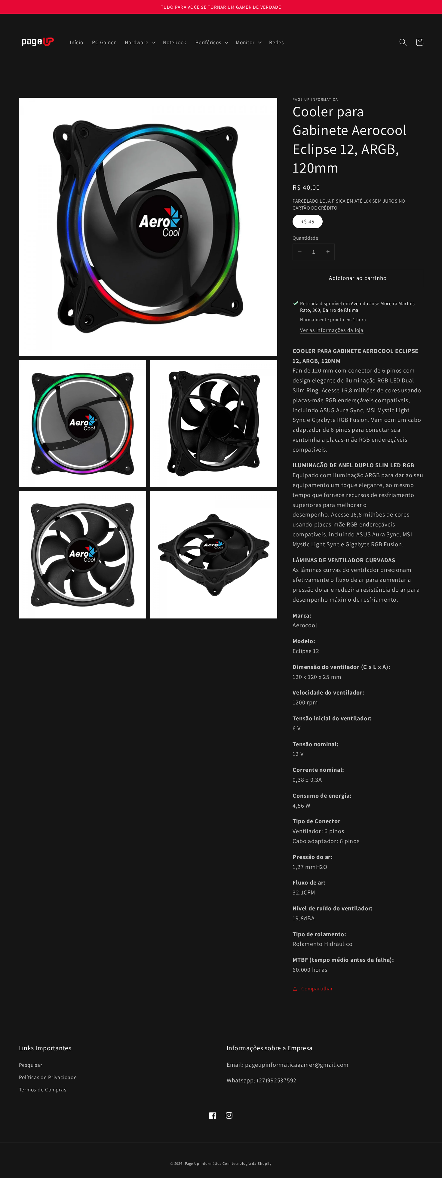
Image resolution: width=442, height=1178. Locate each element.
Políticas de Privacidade (48, 1077)
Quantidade (305, 237)
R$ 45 (307, 221)
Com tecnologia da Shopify (247, 1163)
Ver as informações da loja (332, 330)
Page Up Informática (203, 1163)
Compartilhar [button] (317, 988)
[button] (139, 42)
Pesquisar (30, 1064)
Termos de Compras (42, 1089)
